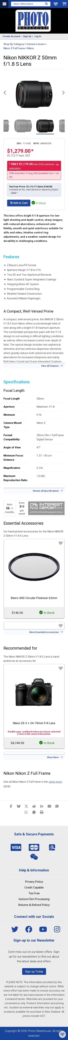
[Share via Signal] (34, 812)
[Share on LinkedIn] (42, 806)
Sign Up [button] (27, 36)
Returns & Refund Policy (34, 905)
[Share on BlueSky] (18, 806)
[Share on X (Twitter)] (26, 806)
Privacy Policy (34, 881)
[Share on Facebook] (11, 806)
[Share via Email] (49, 806)
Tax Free (34, 893)
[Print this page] (42, 812)
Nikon (30, 48)
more (13, 192)
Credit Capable (34, 887)
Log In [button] (38, 36)
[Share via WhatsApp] (26, 812)
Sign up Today (34, 971)
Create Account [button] (11, 36)
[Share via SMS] (57, 806)
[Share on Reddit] (34, 806)
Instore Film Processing (34, 899)
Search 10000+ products (23, 4)
